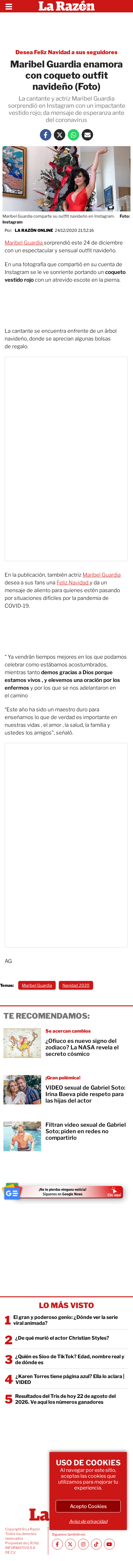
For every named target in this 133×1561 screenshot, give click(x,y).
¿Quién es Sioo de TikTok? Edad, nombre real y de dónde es (69, 1359)
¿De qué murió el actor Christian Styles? (62, 1338)
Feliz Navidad (73, 582)
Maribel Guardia (24, 243)
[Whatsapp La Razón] (73, 135)
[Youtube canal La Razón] (109, 1544)
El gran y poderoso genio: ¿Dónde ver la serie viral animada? (65, 1320)
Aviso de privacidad (88, 1521)
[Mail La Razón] (87, 135)
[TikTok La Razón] (96, 1544)
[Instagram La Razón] (83, 1544)
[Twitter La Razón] (59, 135)
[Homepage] (67, 6)
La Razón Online (34, 230)
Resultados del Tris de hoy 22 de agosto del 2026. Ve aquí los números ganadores (65, 1399)
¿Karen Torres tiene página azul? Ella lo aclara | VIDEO (69, 1379)
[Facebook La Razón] (45, 135)
